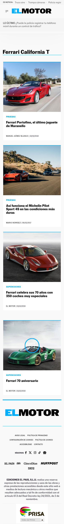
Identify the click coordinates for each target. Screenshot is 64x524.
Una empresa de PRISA (32, 511)
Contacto (38, 444)
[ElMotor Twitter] (30, 453)
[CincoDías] (31, 463)
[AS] (19, 463)
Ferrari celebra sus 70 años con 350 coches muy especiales (29, 294)
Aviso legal (20, 436)
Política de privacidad (37, 436)
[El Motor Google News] (44, 453)
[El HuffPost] (49, 463)
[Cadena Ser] (31, 468)
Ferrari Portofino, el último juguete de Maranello (31, 124)
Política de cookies (44, 440)
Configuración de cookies (21, 440)
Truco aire (20, 2)
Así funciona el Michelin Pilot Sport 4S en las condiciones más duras (30, 209)
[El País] (9, 463)
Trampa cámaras (37, 2)
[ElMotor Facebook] (26, 453)
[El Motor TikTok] (39, 453)
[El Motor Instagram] (35, 453)
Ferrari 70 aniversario (22, 381)
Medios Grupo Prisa (32, 520)
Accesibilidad (26, 444)
